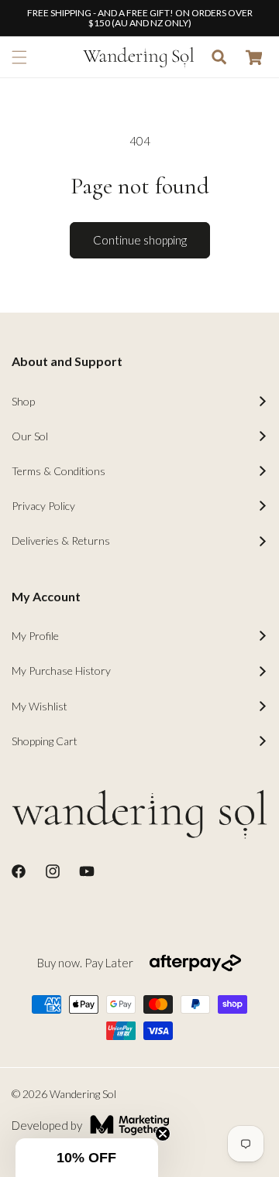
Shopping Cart (45, 741)
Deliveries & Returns (61, 540)
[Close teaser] (162, 1133)
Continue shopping (140, 240)
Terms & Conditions (58, 470)
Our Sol (30, 436)
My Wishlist (39, 706)
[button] (19, 57)
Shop (23, 401)
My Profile (35, 635)
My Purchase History (61, 670)
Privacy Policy (43, 505)
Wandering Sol (83, 1093)
